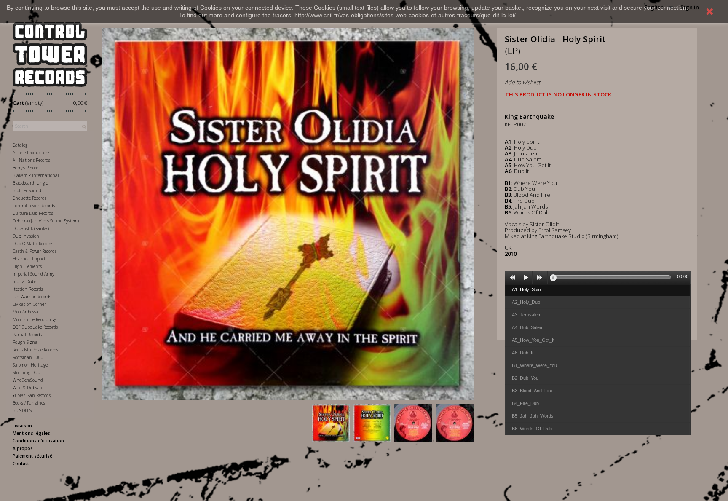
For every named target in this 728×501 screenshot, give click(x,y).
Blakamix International (36, 175)
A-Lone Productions (31, 152)
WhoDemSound (28, 380)
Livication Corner (29, 304)
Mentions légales (31, 433)
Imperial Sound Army (33, 274)
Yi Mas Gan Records (32, 395)
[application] (598, 277)
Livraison (22, 426)
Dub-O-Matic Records (33, 243)
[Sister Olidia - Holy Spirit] (331, 423)
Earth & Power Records (34, 251)
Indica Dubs (24, 281)
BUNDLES (22, 410)
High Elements (27, 266)
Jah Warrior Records (32, 297)
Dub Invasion (26, 236)
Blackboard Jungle (30, 183)
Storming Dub (26, 372)
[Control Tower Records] (50, 54)
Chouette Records (29, 198)
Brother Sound (27, 190)
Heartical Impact (29, 259)
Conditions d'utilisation (38, 441)
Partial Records (27, 335)
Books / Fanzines (29, 403)
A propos (23, 448)
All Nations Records (31, 160)
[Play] (526, 277)
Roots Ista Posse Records (35, 350)
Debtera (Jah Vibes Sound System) (46, 221)
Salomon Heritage (30, 365)
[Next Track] (540, 277)
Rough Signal (26, 342)
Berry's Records (26, 168)
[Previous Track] (512, 277)
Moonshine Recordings (34, 319)
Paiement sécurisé (32, 456)
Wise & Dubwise (28, 388)
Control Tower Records (34, 206)
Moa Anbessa (25, 312)
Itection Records (28, 289)
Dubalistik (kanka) (31, 228)
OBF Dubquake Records (35, 327)
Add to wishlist (522, 82)
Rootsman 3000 (28, 357)
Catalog (20, 145)
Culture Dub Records (33, 213)
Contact (21, 463)
